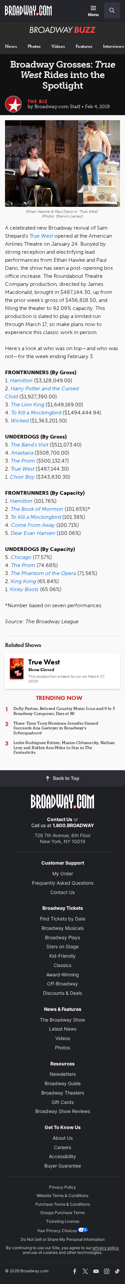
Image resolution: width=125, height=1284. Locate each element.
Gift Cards (63, 1102)
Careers (62, 1147)
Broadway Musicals (63, 928)
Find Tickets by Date (62, 918)
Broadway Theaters (62, 1093)
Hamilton (21, 501)
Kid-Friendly (62, 956)
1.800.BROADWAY (73, 825)
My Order (62, 873)
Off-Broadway (62, 983)
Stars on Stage (62, 946)
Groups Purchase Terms (62, 1212)
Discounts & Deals (62, 993)
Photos (34, 46)
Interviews (113, 46)
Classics (62, 965)
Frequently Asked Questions (62, 883)
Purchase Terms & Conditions (62, 1204)
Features (84, 46)
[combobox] (109, 10)
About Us (63, 1138)
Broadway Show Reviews (62, 1111)
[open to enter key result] (112, 10)
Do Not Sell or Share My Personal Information (63, 1239)
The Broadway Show (62, 1020)
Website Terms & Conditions (62, 1195)
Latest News (62, 1029)
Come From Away (33, 525)
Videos (58, 46)
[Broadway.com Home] (28, 10)
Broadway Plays (62, 937)
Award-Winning (62, 974)
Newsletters (63, 1074)
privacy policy (106, 1247)
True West (22, 469)
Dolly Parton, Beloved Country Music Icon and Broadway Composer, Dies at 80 (64, 711)
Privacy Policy (62, 1187)
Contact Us (59, 819)
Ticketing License (62, 1221)
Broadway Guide (63, 1083)
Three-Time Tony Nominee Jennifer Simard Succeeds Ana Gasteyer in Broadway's (55, 728)
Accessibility (62, 1156)
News (11, 46)
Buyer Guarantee (62, 1166)
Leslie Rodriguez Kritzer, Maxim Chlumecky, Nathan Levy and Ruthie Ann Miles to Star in (64, 747)
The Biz (38, 101)
